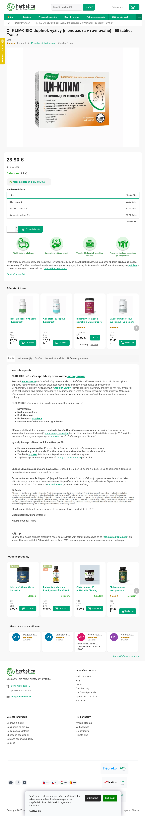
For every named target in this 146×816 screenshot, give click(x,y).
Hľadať (89, 7)
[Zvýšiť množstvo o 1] (16, 227)
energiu (61, 457)
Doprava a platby (15, 723)
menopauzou (76, 376)
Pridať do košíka (33, 229)
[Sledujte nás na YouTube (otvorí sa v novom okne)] (24, 782)
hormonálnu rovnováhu (55, 268)
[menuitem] (11, 17)
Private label (82, 735)
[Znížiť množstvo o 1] (16, 230)
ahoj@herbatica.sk (21, 696)
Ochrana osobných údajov (20, 739)
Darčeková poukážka (86, 692)
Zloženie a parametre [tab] (77, 358)
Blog (78, 680)
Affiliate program (84, 723)
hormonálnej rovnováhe (57, 433)
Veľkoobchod (82, 727)
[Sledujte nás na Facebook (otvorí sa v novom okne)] (11, 782)
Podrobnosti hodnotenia (43, 43)
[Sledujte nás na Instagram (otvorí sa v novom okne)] (18, 782)
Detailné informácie (16, 274)
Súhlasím (110, 798)
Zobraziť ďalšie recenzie (125, 656)
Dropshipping (83, 731)
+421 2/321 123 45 (20, 686)
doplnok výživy (62, 388)
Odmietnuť (93, 798)
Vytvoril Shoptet (131, 810)
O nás (79, 684)
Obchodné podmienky (18, 735)
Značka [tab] (38, 358)
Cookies (11, 743)
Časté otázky (82, 688)
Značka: (65, 43)
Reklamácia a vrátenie (18, 731)
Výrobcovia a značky (86, 696)
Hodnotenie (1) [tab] (24, 358)
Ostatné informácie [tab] (54, 358)
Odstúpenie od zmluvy (18, 727)
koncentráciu (74, 457)
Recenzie (81, 700)
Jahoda (94, 344)
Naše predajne (83, 676)
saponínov (54, 436)
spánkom (132, 265)
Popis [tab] (11, 358)
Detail (95, 337)
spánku (33, 454)
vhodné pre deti (55, 484)
